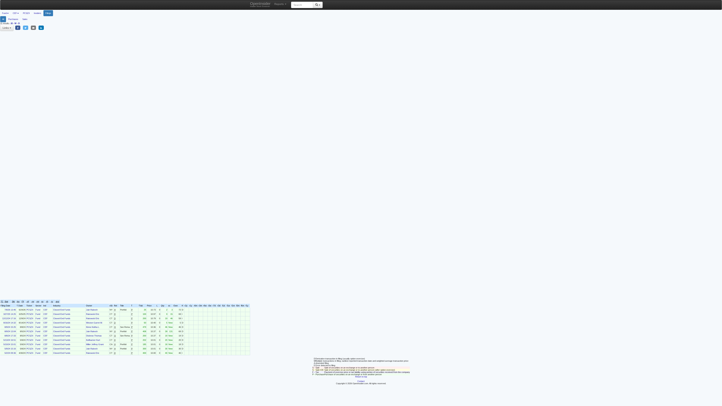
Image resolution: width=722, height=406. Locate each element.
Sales (24, 19)
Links (6, 27)
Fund (38, 310)
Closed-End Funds (61, 310)
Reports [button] (279, 3)
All (3, 19)
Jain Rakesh (92, 310)
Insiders (37, 13)
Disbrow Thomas (94, 336)
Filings (48, 13)
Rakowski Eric (92, 314)
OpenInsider (260, 4)
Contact (361, 381)
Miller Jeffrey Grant (95, 344)
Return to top (361, 377)
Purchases (13, 19)
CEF (45, 310)
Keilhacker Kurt (93, 340)
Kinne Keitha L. (93, 327)
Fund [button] (4, 13)
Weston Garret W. (94, 323)
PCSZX (26, 13)
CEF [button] (15, 13)
